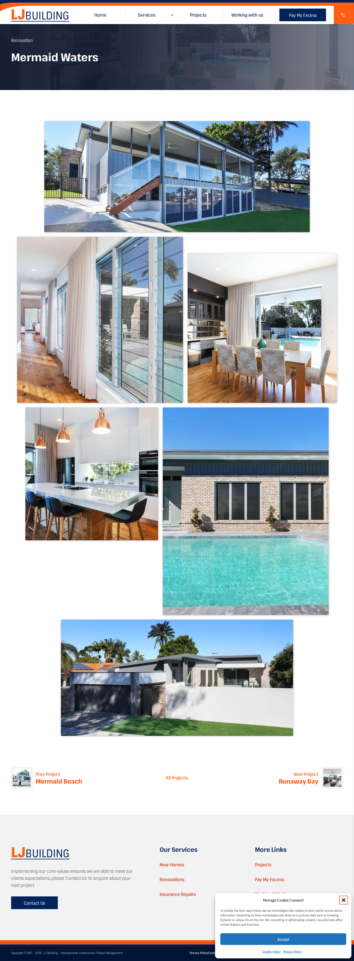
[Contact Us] (343, 15)
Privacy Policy (292, 951)
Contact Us (34, 903)
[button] (343, 900)
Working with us (247, 15)
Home (100, 15)
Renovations (172, 879)
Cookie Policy (271, 951)
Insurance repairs (178, 894)
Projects (198, 15)
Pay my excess (303, 15)
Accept (283, 939)
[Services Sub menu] (172, 15)
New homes (172, 864)
